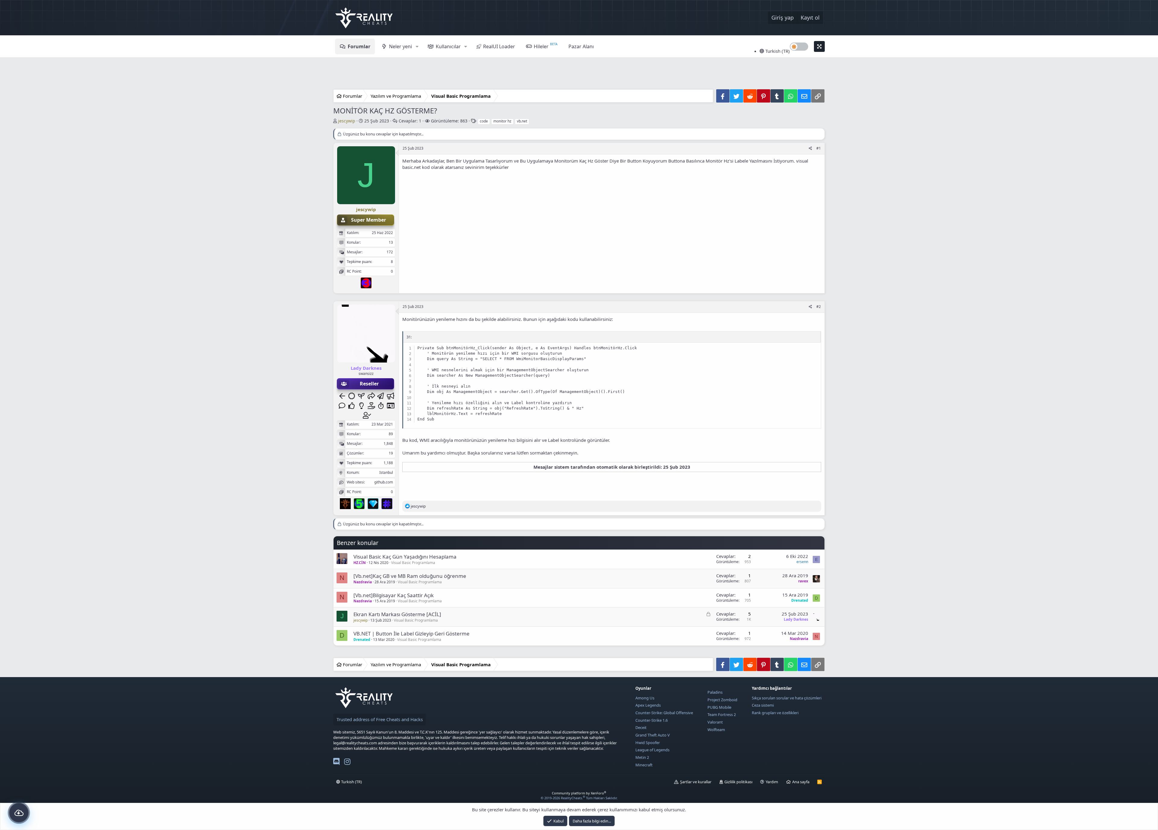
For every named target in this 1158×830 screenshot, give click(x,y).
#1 (818, 148)
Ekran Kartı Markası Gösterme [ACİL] (397, 614)
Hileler (541, 46)
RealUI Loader (499, 46)
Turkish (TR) (777, 51)
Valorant (715, 722)
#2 (818, 306)
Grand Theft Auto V (652, 735)
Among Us (644, 698)
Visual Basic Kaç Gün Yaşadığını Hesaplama (405, 556)
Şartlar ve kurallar (695, 781)
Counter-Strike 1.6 (651, 720)
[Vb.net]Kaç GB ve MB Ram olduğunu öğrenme (409, 575)
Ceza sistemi (763, 705)
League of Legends (652, 749)
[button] (417, 46)
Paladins (715, 692)
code (484, 121)
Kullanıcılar (448, 46)
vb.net (522, 121)
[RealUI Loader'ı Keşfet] (19, 812)
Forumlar (359, 46)
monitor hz (502, 121)
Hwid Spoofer (647, 742)
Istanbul (386, 472)
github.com (383, 482)
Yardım (772, 781)
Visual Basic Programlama (413, 562)
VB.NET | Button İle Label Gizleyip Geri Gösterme (411, 633)
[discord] (336, 762)
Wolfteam (716, 729)
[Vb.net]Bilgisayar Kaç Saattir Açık (393, 595)
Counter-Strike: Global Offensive (664, 712)
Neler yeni (400, 46)
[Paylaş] (810, 148)
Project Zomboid (722, 699)
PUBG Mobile (719, 707)
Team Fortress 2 (721, 714)
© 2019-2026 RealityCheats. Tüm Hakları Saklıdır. (579, 798)
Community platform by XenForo (579, 793)
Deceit (641, 727)
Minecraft (644, 765)
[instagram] (347, 762)
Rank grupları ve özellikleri (775, 712)
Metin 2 (642, 757)
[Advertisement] (579, 74)
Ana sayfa (800, 781)
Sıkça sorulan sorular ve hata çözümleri (786, 698)
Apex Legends (648, 705)
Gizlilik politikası (738, 781)
